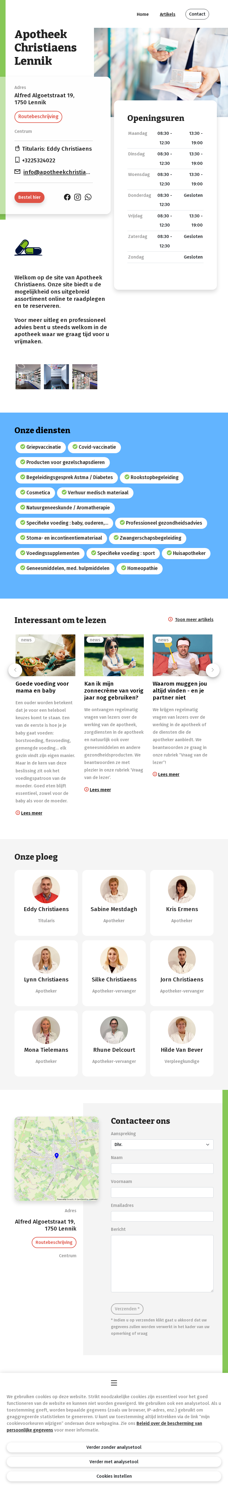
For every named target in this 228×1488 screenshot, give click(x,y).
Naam (117, 1157)
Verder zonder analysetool (114, 1447)
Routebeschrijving (38, 117)
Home (143, 14)
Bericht (118, 1229)
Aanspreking (123, 1133)
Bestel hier (29, 197)
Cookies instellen (114, 1476)
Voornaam (121, 1181)
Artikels (167, 14)
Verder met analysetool (114, 1461)
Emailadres (122, 1205)
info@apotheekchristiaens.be (63, 172)
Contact (197, 14)
